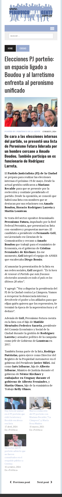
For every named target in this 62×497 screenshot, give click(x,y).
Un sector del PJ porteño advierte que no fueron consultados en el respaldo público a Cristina (15, 455)
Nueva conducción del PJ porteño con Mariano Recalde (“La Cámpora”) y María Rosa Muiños (40, 417)
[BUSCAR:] (31, 35)
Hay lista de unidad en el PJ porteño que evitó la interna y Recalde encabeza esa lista (15, 417)
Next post (43, 482)
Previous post (21, 482)
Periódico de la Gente (28, 131)
